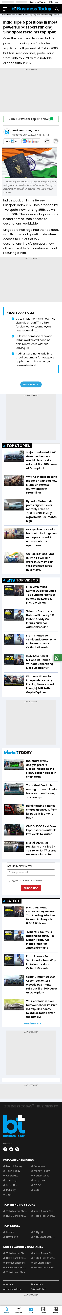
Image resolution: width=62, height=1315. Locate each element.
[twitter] (17, 1149)
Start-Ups (11, 1185)
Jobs (9, 1194)
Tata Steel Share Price (44, 1215)
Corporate (12, 1175)
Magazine (39, 1180)
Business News (8, 14)
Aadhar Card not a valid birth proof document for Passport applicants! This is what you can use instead (35, 359)
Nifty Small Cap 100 (44, 1237)
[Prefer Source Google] (11, 141)
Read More (29, 384)
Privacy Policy (38, 1289)
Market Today (14, 1166)
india (20, 14)
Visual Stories (41, 1175)
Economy (39, 1166)
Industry (11, 1190)
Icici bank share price (16, 1267)
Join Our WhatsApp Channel (29, 119)
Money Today (42, 1171)
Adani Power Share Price (44, 1211)
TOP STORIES (18, 446)
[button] (56, 1310)
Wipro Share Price (44, 1267)
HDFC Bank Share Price (16, 1215)
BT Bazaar (53, 2)
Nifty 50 (38, 1232)
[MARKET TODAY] (18, 752)
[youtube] (11, 1149)
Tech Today (13, 1171)
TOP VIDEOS (27, 580)
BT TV (37, 1185)
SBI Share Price (42, 1262)
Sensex (10, 1232)
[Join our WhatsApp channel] (57, 660)
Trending (11, 1180)
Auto (37, 1190)
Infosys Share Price (16, 1262)
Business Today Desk (25, 130)
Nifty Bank (12, 1237)
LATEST (13, 901)
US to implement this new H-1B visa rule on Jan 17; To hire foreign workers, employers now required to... (35, 324)
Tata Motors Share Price (16, 1211)
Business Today (38, 2)
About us (8, 1284)
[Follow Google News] (31, 141)
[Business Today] (32, 9)
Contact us (37, 1284)
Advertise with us (12, 1289)
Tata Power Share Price (16, 1272)
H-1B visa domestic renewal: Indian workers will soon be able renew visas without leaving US (34, 342)
